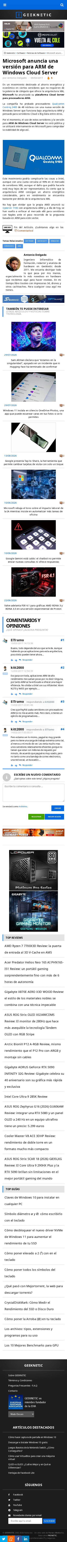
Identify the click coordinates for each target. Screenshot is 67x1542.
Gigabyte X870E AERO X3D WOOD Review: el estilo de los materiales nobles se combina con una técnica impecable (34, 998)
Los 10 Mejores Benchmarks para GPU (32, 1345)
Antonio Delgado (17, 77)
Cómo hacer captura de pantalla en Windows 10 (32, 1437)
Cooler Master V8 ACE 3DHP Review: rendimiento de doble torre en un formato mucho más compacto (30, 1142)
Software (21, 53)
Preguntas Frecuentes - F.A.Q (22, 1385)
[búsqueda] (62, 5)
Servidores (8, 246)
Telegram (17, 1510)
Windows (55, 241)
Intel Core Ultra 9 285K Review (26, 1096)
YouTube (17, 1505)
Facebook (18, 1494)
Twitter (16, 1499)
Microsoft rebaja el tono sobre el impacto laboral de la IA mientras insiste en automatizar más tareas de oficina (33, 511)
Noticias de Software (36, 53)
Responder (27, 660)
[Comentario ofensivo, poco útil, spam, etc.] (17, 660)
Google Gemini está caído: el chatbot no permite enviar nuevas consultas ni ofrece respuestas (33, 560)
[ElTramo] (5, 640)
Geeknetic (11, 53)
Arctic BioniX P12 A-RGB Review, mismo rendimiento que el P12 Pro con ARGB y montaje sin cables (33, 1050)
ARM (19, 246)
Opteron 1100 (10, 207)
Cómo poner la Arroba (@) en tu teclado (33, 1319)
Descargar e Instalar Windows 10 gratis (27, 1442)
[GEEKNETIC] (33, 15)
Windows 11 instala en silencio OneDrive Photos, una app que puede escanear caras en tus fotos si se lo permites (33, 413)
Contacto (13, 1390)
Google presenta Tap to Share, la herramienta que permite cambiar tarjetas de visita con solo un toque (33, 462)
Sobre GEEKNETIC (17, 1375)
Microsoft (42, 241)
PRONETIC (52, 1535)
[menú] (5, 5)
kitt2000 (17, 667)
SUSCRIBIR (49, 1521)
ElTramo (17, 640)
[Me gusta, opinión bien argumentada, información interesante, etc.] (12, 660)
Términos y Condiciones (20, 1380)
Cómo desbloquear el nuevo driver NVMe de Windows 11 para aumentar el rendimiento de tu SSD (34, 1236)
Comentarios (25, 230)
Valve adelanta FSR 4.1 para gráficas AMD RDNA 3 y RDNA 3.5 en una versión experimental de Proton (33, 607)
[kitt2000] (5, 668)
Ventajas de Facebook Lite (21, 1472)
